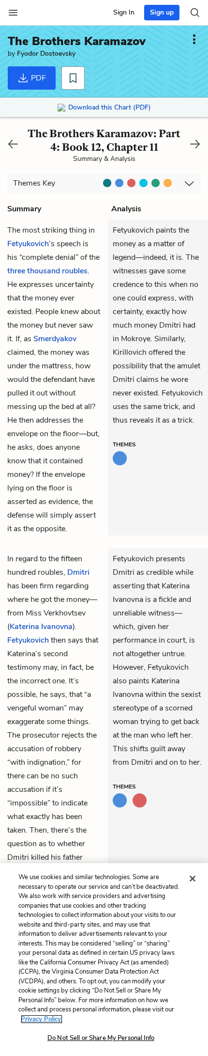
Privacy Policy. (41, 1019)
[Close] (192, 878)
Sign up (162, 12)
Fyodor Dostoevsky (46, 53)
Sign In (123, 12)
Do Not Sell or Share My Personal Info (100, 1038)
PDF (37, 78)
